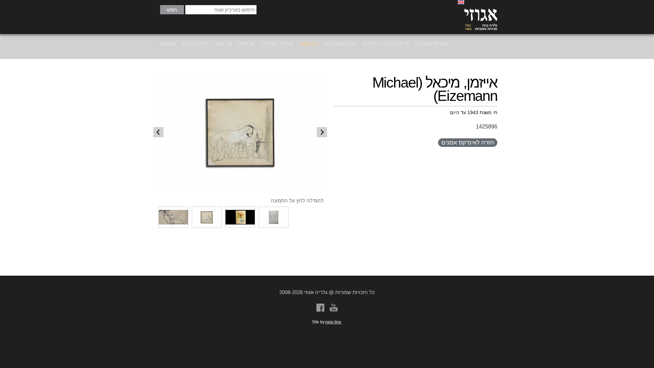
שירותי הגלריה (277, 43)
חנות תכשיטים (340, 43)
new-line (333, 322)
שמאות (167, 43)
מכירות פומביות (432, 43)
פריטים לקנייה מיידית (385, 43)
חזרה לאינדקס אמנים (467, 142)
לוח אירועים (194, 43)
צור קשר (223, 43)
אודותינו (246, 43)
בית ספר (309, 43)
